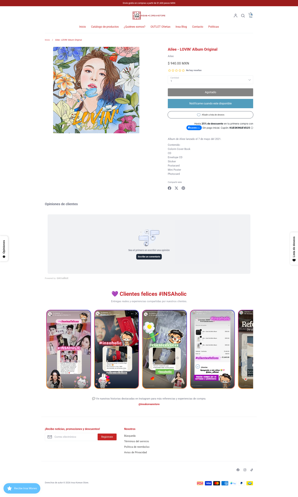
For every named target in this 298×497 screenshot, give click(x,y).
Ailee (171, 56)
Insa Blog (181, 26)
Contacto (197, 26)
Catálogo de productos (105, 26)
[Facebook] (238, 469)
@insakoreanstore (149, 404)
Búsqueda (130, 435)
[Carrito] (250, 16)
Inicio (82, 26)
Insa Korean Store (79, 482)
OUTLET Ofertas (160, 26)
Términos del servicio (136, 441)
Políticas (213, 26)
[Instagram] (244, 469)
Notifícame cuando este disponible (210, 103)
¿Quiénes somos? (134, 26)
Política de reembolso (137, 446)
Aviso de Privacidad (135, 452)
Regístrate (107, 436)
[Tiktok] (251, 469)
